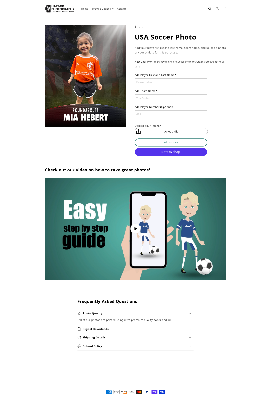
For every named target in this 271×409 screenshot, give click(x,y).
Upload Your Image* (148, 125)
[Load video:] (135, 229)
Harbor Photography (129, 398)
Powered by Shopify (149, 398)
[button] (102, 8)
